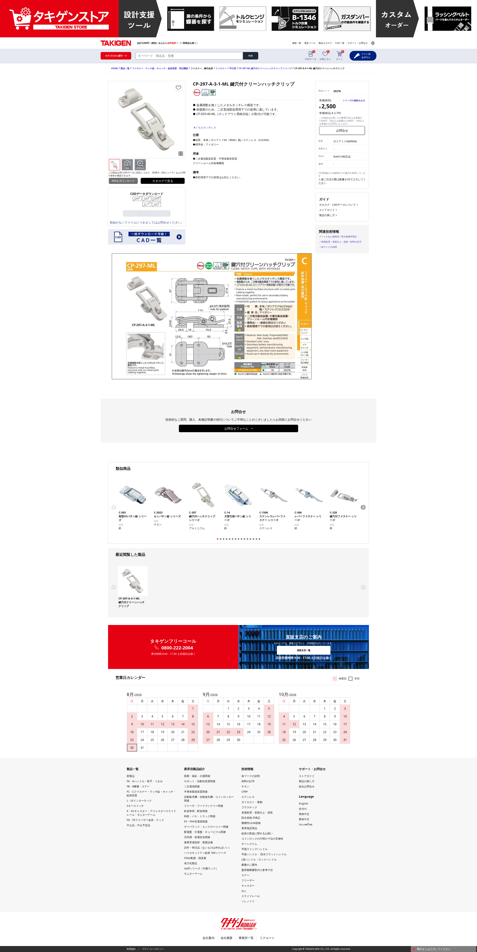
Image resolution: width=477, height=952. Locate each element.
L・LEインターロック (139, 800)
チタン (245, 786)
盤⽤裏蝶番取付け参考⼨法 (257, 870)
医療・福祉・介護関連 (197, 776)
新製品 (131, 776)
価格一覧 (296, 43)
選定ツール (309, 43)
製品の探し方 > (328, 215)
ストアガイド (307, 776)
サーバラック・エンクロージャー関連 (206, 826)
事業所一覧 (246, 938)
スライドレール (250, 896)
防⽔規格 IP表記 (250, 817)
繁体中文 (304, 819)
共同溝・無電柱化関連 (197, 837)
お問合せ (342, 130)
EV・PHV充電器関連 (196, 821)
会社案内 (208, 938)
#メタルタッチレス (205, 127)
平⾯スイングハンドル (254, 849)
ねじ (244, 891)
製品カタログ (325, 43)
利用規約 (131, 949)
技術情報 (247, 769)
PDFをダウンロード (123, 181)
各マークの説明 (329, 247)
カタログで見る (162, 181)
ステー (245, 875)
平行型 (232, 68)
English (303, 803)
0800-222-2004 (177, 648)
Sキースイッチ (135, 806)
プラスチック (249, 807)
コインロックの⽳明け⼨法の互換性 (262, 838)
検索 (250, 55)
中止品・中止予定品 (138, 825)
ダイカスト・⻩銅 (251, 802)
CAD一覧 (339, 43)
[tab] (217, 539)
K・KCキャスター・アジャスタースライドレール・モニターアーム (151, 812)
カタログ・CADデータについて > (338, 204)
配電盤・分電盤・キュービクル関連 (205, 832)
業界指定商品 (249, 828)
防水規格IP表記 (349, 236)
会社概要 (227, 938)
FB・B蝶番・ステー (138, 786)
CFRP (244, 791)
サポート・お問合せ (358, 43)
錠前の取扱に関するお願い (257, 833)
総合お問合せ (307, 786)
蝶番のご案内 (249, 864)
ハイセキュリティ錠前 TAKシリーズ (205, 852)
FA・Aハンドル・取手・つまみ (145, 781)
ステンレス (248, 797)
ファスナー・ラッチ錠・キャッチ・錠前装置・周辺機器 (160, 68)
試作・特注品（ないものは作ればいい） (207, 847)
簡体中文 (304, 814)
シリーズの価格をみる (354, 100)
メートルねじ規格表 (329, 236)
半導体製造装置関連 (196, 791)
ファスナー (221, 68)
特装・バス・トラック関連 (199, 816)
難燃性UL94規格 (251, 823)
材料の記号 (355, 241)
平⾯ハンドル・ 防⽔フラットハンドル (264, 854)
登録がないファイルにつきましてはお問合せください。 (147, 222)
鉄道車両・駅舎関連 (196, 811)
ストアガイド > (328, 210)
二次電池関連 (192, 786)
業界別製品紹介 (194, 769)
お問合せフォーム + (238, 428)
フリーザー (248, 880)
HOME (114, 68)
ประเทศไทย (305, 824)
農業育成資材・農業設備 (198, 842)
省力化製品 (190, 863)
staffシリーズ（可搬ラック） (201, 868)
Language (373, 43)
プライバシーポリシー (153, 949)
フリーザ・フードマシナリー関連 (203, 806)
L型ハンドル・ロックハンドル (259, 859)
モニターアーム (193, 873)
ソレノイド (248, 901)
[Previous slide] (113, 507)
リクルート (267, 938)
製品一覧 (125, 68)
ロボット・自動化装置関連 (199, 781)
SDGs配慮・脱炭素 (195, 858)
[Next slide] (363, 507)
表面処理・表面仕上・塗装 (334, 241)
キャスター (248, 885)
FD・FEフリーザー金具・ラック (145, 820)
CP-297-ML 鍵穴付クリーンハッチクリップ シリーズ (265, 68)
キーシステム (249, 844)
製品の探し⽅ (307, 781)
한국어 (303, 808)
